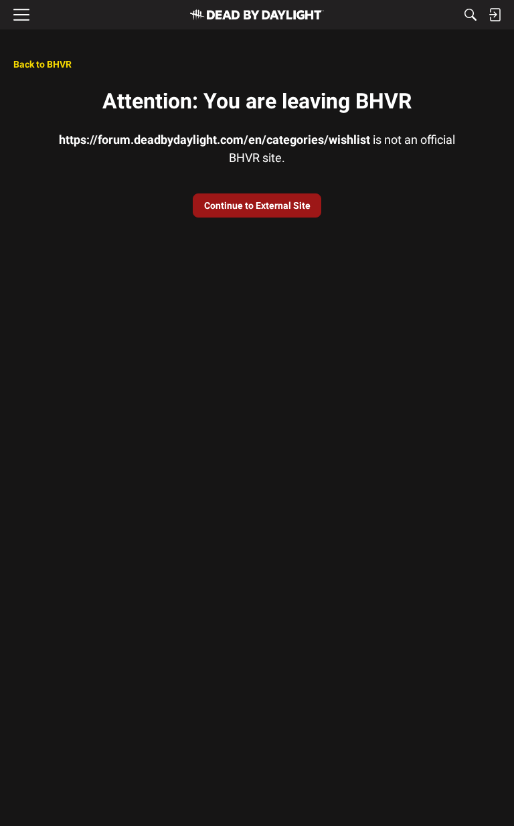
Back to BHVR (42, 64)
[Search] (470, 14)
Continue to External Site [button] (257, 205)
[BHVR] (257, 14)
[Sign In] (495, 14)
